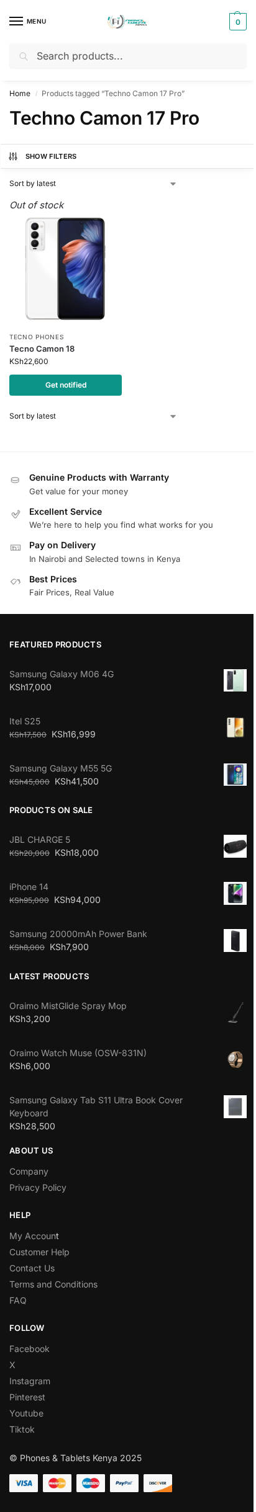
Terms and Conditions (53, 1284)
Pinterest (27, 1397)
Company (28, 1171)
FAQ (18, 1300)
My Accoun (32, 1235)
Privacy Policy (37, 1187)
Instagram (29, 1381)
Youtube (26, 1413)
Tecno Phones (36, 336)
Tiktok (22, 1429)
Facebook (29, 1348)
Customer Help (39, 1252)
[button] (236, 21)
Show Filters (51, 156)
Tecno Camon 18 (42, 349)
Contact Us (32, 1268)
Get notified (65, 384)
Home (19, 93)
